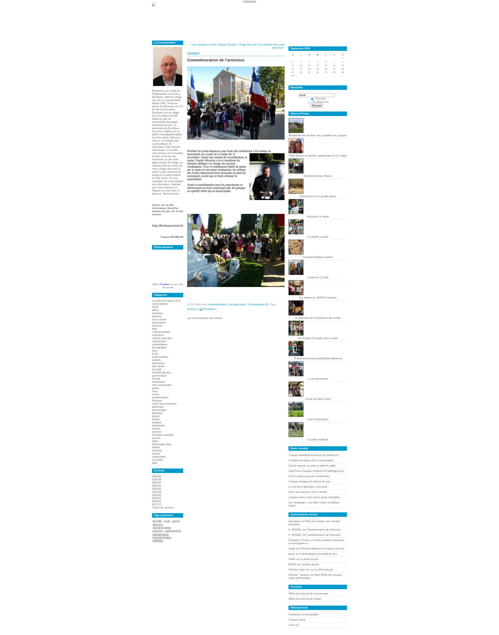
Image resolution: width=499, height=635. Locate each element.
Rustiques (165, 284)
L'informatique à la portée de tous (318, 553)
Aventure (157, 325)
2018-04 (156, 492)
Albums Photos (299, 113)
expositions (158, 363)
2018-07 (156, 482)
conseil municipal (162, 338)
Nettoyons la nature (318, 216)
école (155, 353)
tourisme (157, 450)
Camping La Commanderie (303, 614)
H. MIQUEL (295, 529)
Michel (292, 564)
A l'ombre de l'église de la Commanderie (166, 302)
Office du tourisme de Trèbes (304, 598)
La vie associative (318, 378)
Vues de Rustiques (317, 419)
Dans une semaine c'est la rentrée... (308, 492)
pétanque (157, 413)
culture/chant (159, 341)
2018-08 (156, 479)
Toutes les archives (163, 507)
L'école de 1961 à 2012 (318, 399)
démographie (159, 347)
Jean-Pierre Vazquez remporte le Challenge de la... (317, 470)
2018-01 (156, 501)
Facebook (209, 309)
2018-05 (156, 488)
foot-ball (156, 369)
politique (156, 422)
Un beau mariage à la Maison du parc (309, 481)
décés (158, 525)
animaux (157, 316)
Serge (291, 548)
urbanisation (159, 456)
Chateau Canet (296, 619)
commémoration (161, 331)
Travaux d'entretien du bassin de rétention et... (314, 455)
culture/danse (159, 344)
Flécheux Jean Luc (299, 569)
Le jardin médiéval (318, 439)
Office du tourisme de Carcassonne (308, 593)
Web (154, 462)
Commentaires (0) (258, 304)
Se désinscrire (320, 101)
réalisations (158, 425)
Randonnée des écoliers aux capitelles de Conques (318, 135)
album (155, 310)
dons (154, 350)
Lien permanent (237, 304)
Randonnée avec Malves (318, 175)
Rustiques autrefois (163, 434)
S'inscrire (320, 98)
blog (154, 328)
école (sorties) (160, 356)
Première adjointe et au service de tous (322, 548)
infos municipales (162, 384)
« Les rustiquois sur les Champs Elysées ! (214, 44)
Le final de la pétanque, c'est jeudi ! (308, 486)
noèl (167, 521)
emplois (156, 360)
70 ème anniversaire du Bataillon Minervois (318, 358)
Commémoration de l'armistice (324, 529)
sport (176, 521)
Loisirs (155, 394)
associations (159, 322)
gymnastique (159, 375)
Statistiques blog (161, 444)
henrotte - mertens (298, 574)
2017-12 (156, 504)
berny (291, 553)
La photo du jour (309, 559)
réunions (157, 431)
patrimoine (158, 406)
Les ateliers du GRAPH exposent (317, 297)
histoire (156, 378)
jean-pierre (294, 521)
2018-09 (156, 476)
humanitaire (158, 381)
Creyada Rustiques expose (318, 257)
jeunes (155, 388)
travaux (156, 453)
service (156, 438)
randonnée (162, 538)
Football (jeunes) (161, 372)
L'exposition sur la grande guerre (318, 196)
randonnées (162, 528)
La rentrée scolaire (317, 236)
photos (156, 416)
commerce (158, 335)
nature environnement (164, 403)
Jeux (154, 391)
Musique (157, 400)
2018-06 (156, 485)
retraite (156, 428)
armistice (192, 309)
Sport (155, 441)
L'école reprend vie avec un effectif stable (311, 465)
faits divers (158, 366)
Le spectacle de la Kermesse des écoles (318, 317)
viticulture (157, 459)
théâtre (156, 447)
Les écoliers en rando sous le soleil (318, 338)
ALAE (155, 307)
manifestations (160, 397)
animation (157, 313)
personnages (159, 409)
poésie (155, 419)
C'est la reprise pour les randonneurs (309, 476)
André (291, 559)
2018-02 (156, 498)
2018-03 (156, 495)
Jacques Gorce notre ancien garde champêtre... (315, 497)
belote (158, 541)
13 (326, 65)
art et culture (159, 319)
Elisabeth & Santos (299, 540)
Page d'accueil (248, 44)
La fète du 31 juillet (317, 277)
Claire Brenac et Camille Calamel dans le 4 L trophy (318, 155)
